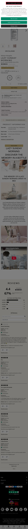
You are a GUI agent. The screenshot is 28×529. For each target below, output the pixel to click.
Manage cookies (14, 26)
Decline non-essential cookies (14, 22)
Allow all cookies (14, 18)
